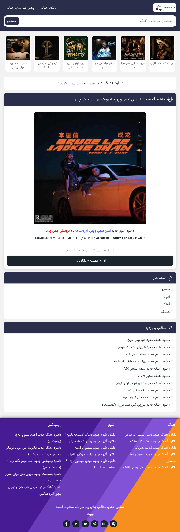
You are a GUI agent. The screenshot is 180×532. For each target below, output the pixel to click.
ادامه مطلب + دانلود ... (90, 260)
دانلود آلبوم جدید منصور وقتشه (95, 447)
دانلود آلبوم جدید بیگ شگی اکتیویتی (146, 390)
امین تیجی (104, 230)
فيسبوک (66, 523)
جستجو (12, 20)
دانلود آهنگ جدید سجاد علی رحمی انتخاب (148, 467)
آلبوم (106, 250)
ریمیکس (164, 311)
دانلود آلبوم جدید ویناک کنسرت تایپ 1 (90, 434)
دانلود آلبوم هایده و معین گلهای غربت (145, 397)
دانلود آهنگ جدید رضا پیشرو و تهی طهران (143, 383)
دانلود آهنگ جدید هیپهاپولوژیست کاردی (144, 347)
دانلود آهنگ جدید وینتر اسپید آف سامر (150, 434)
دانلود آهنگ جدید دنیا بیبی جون (149, 340)
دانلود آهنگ (49, 7)
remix (166, 290)
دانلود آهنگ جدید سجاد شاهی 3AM (145, 368)
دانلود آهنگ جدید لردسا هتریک (155, 447)
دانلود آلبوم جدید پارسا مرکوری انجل (92, 454)
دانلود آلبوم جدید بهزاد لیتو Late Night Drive (140, 361)
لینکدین (75, 523)
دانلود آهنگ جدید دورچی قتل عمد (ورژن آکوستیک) (136, 404)
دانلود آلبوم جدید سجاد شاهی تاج (148, 354)
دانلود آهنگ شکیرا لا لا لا (153, 376)
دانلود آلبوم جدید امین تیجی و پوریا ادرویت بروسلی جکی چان (120, 99)
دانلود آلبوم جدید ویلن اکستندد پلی (92, 441)
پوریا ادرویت (86, 230)
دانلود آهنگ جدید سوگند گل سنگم (153, 441)
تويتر (85, 523)
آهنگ (166, 304)
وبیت (90, 514)
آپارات (113, 523)
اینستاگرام (104, 523)
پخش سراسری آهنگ (20, 7)
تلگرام (94, 523)
